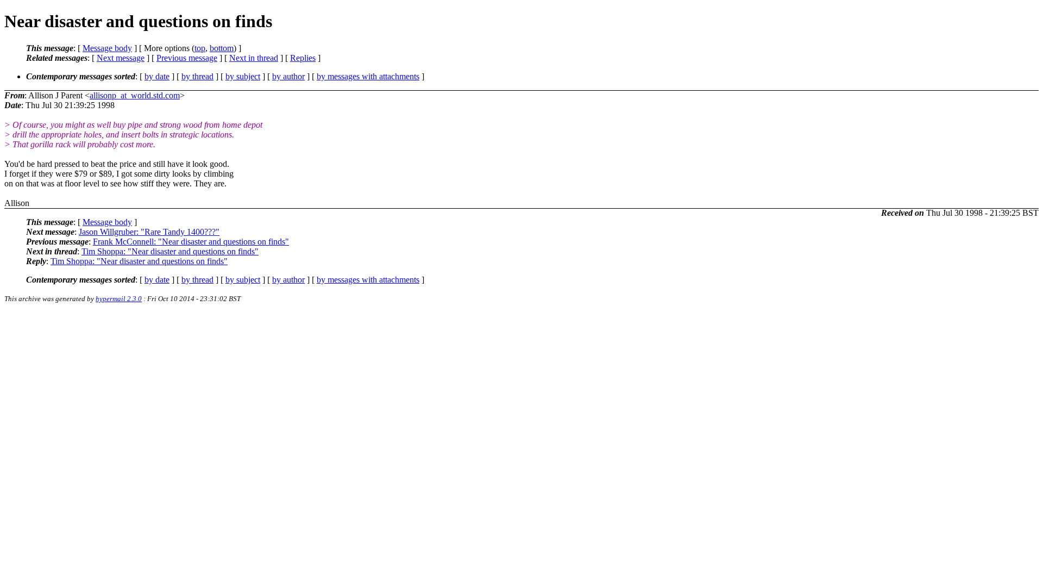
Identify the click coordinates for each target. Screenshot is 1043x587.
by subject (242, 76)
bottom (222, 48)
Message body (107, 48)
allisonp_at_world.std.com (135, 95)
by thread (197, 76)
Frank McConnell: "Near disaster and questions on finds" (191, 241)
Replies (303, 58)
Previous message (186, 58)
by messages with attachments (368, 76)
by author (288, 76)
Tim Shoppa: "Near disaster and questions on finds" (170, 251)
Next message (120, 58)
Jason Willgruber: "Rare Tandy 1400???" (149, 231)
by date (156, 76)
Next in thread (253, 58)
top (199, 48)
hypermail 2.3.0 (119, 299)
